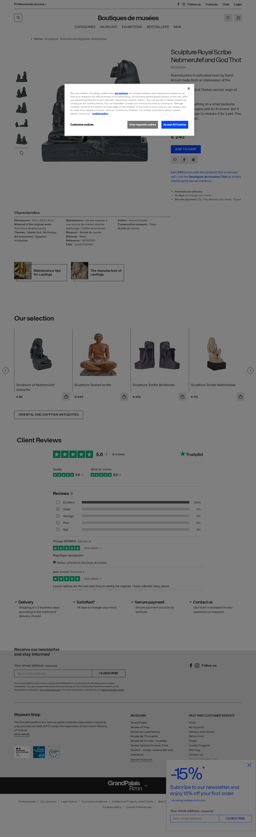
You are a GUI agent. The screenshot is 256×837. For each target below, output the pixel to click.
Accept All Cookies (174, 124)
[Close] (188, 88)
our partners (121, 93)
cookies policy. (100, 113)
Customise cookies (82, 124)
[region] (129, 110)
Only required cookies (142, 124)
